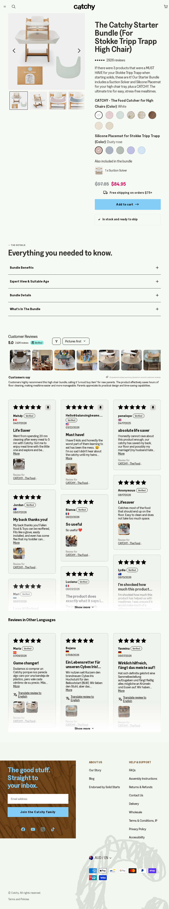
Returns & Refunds (141, 787)
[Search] (13, 6)
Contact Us (136, 795)
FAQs (132, 770)
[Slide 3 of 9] (58, 100)
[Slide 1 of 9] (18, 100)
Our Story (95, 770)
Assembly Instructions (143, 778)
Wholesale (135, 812)
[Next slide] (80, 51)
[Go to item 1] (20, 360)
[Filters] (56, 341)
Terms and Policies (18, 899)
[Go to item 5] (109, 360)
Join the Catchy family (38, 812)
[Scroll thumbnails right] (156, 360)
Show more (82, 607)
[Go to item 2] (42, 360)
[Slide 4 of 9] (77, 100)
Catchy (15, 892)
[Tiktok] (52, 829)
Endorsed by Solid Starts (104, 787)
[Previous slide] (13, 51)
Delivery (134, 803)
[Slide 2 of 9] (38, 100)
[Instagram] (42, 829)
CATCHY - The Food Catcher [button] (24, 478)
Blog (91, 778)
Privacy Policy (137, 829)
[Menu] (8, 6)
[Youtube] (33, 829)
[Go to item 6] (131, 360)
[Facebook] (23, 829)
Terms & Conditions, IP (143, 820)
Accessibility (137, 837)
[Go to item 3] (64, 360)
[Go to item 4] (87, 360)
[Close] (9, 6)
